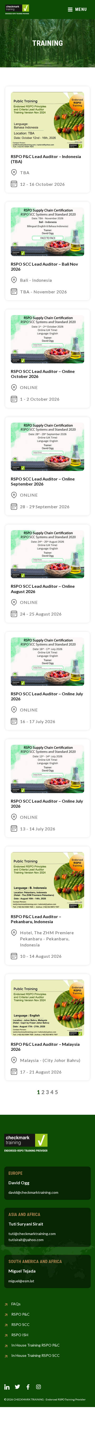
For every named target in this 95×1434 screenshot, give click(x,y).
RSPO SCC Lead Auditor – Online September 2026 (43, 481)
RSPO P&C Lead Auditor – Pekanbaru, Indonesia (36, 919)
